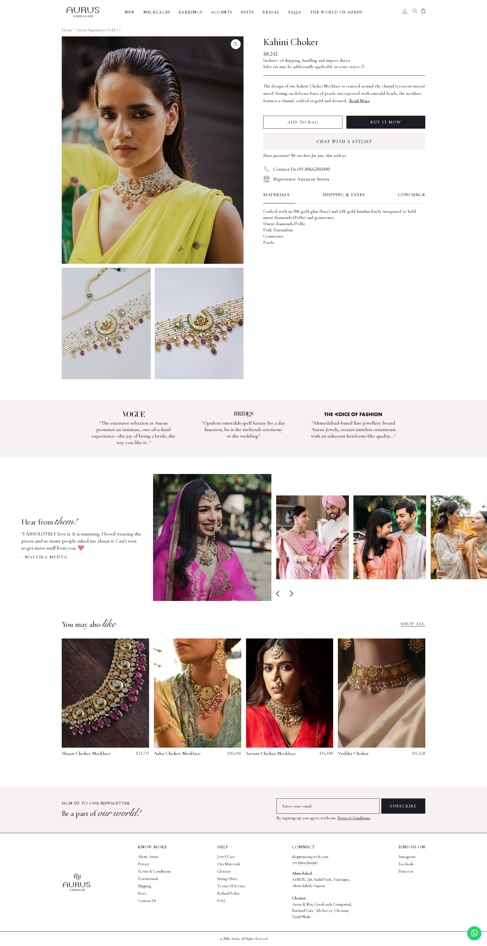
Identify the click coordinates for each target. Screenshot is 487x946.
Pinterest (406, 871)
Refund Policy (228, 893)
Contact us (147, 900)
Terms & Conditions (353, 818)
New (130, 12)
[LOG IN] (404, 12)
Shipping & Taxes (344, 194)
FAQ (221, 900)
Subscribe (403, 806)
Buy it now (385, 122)
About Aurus (148, 856)
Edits (247, 12)
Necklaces (156, 12)
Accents (221, 12)
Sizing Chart (227, 878)
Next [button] (290, 593)
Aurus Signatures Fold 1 (97, 29)
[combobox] (415, 12)
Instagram (407, 856)
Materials (276, 194)
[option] (146, 537)
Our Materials (228, 864)
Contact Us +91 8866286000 (301, 169)
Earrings (190, 12)
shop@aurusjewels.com (310, 856)
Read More (359, 101)
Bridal (271, 12)
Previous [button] (279, 593)
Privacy (143, 864)
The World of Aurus (336, 12)
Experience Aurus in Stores (301, 179)
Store (142, 893)
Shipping (144, 886)
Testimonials (148, 878)
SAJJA (295, 12)
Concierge (411, 194)
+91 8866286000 (304, 863)
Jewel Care (226, 856)
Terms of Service (231, 886)
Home (67, 29)
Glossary (224, 871)
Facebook (406, 864)
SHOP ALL (413, 624)
